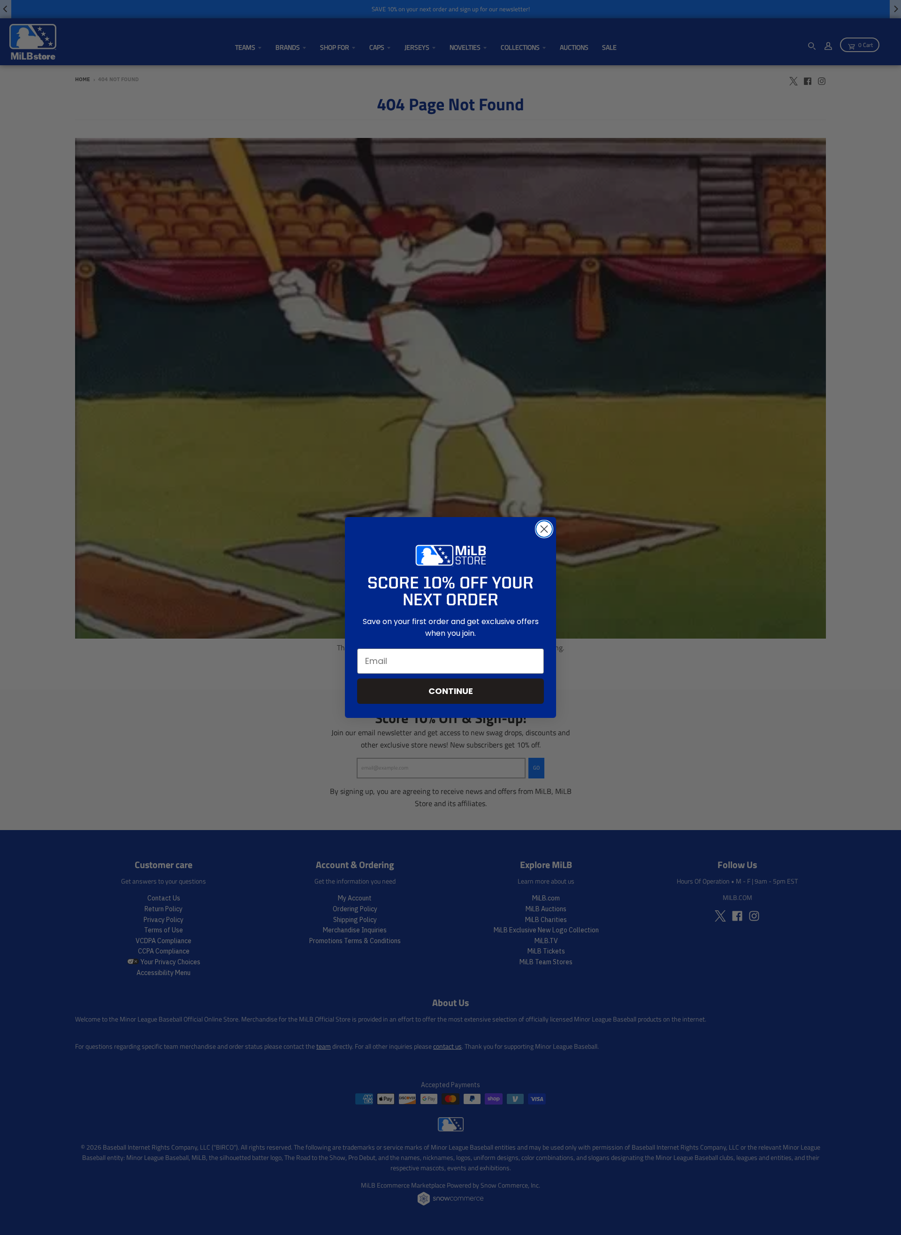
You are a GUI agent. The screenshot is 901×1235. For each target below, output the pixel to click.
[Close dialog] (544, 529)
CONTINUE (450, 691)
